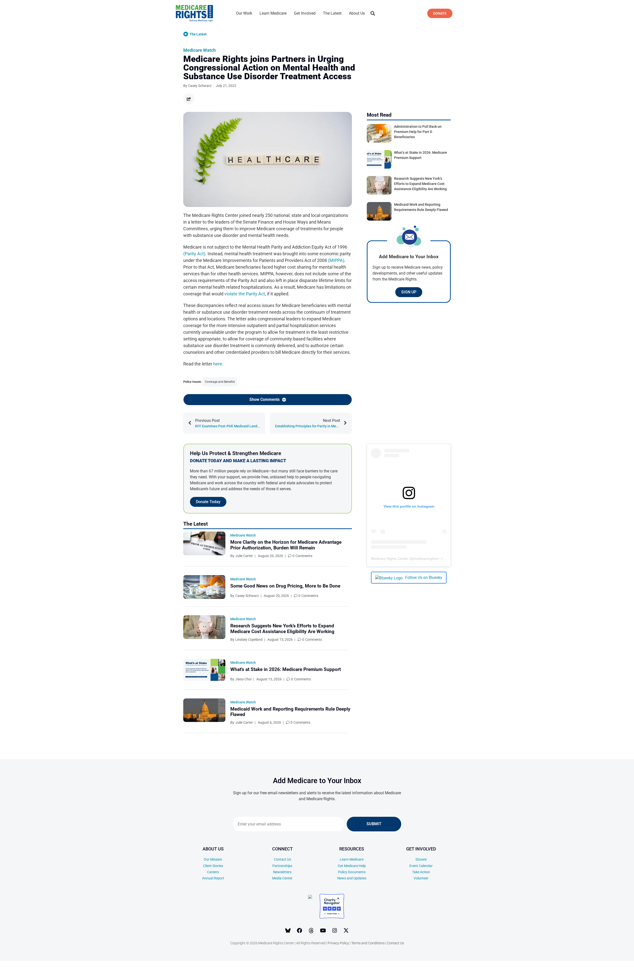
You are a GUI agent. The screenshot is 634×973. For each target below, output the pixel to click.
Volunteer (421, 878)
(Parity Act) (194, 253)
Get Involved (305, 13)
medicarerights (425, 559)
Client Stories (213, 866)
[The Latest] (185, 34)
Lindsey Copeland (249, 639)
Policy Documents (352, 872)
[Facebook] (299, 930)
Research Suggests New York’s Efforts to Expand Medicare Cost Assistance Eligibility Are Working (282, 628)
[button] (373, 13)
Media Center (282, 878)
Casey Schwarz (247, 596)
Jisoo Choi (243, 679)
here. (218, 363)
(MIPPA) (336, 260)
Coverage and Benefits (220, 382)
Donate (421, 859)
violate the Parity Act (244, 293)
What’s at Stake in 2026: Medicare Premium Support (285, 669)
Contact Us (282, 859)
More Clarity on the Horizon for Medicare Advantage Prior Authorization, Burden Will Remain (286, 545)
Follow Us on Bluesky (423, 577)
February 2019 (598, 961)
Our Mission (213, 859)
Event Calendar (421, 866)
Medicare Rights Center (389, 559)
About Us (357, 13)
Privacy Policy (338, 943)
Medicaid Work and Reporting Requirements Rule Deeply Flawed (290, 711)
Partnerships (282, 866)
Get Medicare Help (352, 866)
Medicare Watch (199, 50)
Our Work (244, 13)
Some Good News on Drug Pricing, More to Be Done (285, 586)
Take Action (421, 872)
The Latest (332, 13)
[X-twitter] (346, 930)
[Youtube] (323, 930)
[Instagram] (334, 930)
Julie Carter (244, 556)
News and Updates (351, 878)
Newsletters (282, 872)
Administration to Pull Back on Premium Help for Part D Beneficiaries (418, 132)
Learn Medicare (273, 13)
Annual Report (213, 878)
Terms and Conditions (368, 943)
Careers (213, 872)
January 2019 (598, 968)
